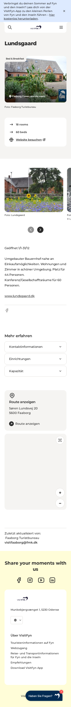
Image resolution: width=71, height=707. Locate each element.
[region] (35, 472)
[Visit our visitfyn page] (30, 580)
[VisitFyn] (22, 598)
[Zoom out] (60, 503)
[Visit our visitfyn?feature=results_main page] (41, 580)
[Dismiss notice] (64, 11)
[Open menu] (61, 27)
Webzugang (19, 648)
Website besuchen (29, 139)
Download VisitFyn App (27, 668)
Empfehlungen (21, 662)
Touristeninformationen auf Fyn (32, 642)
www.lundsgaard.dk (20, 296)
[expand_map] (60, 440)
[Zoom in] (60, 492)
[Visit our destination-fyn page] (52, 580)
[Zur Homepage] (35, 27)
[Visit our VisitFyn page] (19, 580)
